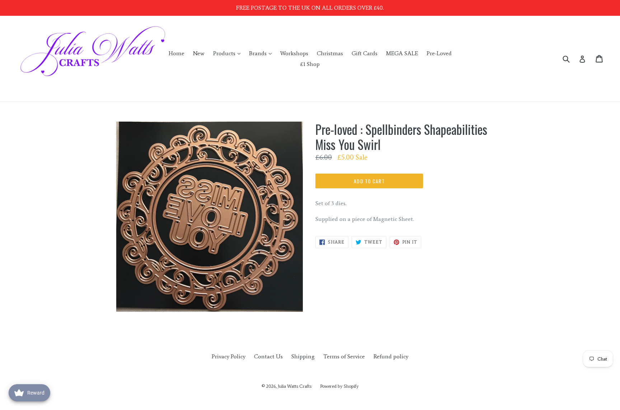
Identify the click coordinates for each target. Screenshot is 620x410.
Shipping (303, 356)
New (199, 53)
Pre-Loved (439, 53)
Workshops (294, 53)
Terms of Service (344, 356)
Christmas (330, 53)
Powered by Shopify (339, 386)
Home (176, 53)
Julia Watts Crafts (294, 386)
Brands (262, 53)
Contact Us (268, 356)
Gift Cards (364, 53)
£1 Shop (310, 64)
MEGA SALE (402, 53)
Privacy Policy (228, 356)
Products (228, 53)
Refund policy (391, 356)
